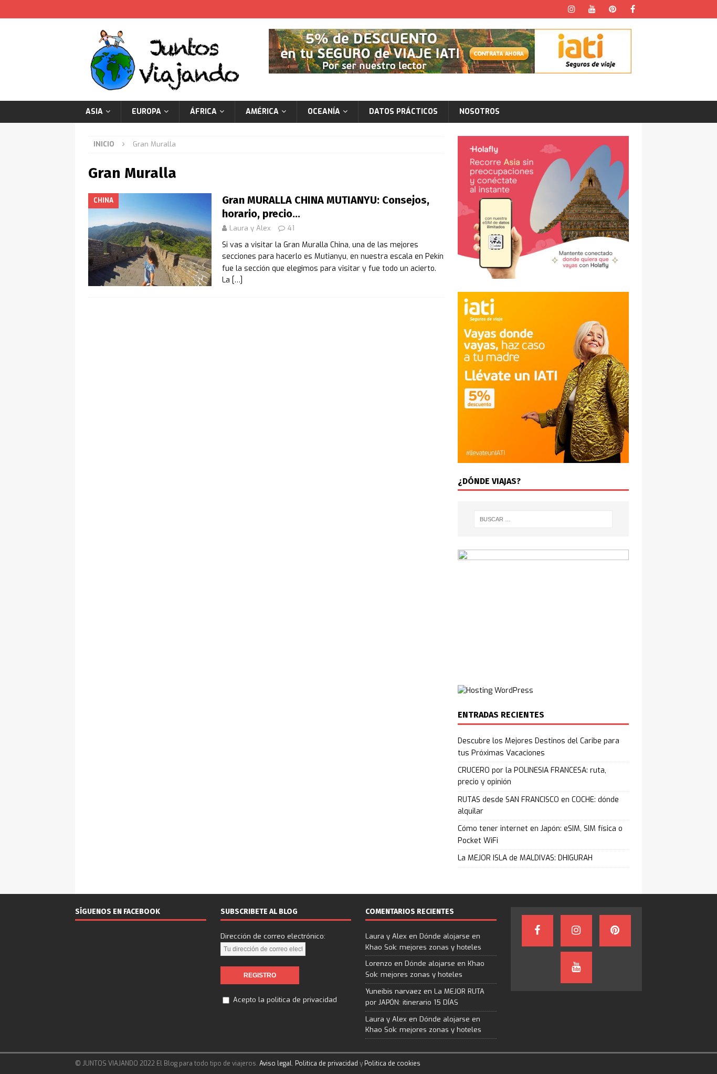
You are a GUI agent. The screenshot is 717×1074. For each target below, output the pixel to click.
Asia (94, 112)
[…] (237, 280)
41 (291, 228)
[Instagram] (571, 9)
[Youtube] (592, 9)
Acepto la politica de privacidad (285, 999)
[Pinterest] (612, 9)
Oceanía (324, 112)
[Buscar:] (543, 519)
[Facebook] (633, 9)
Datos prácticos (403, 112)
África (203, 112)
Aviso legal (275, 1063)
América (262, 112)
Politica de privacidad (326, 1063)
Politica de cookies (392, 1063)
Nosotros (479, 112)
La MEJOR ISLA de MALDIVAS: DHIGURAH (525, 858)
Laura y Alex (250, 228)
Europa (146, 112)
